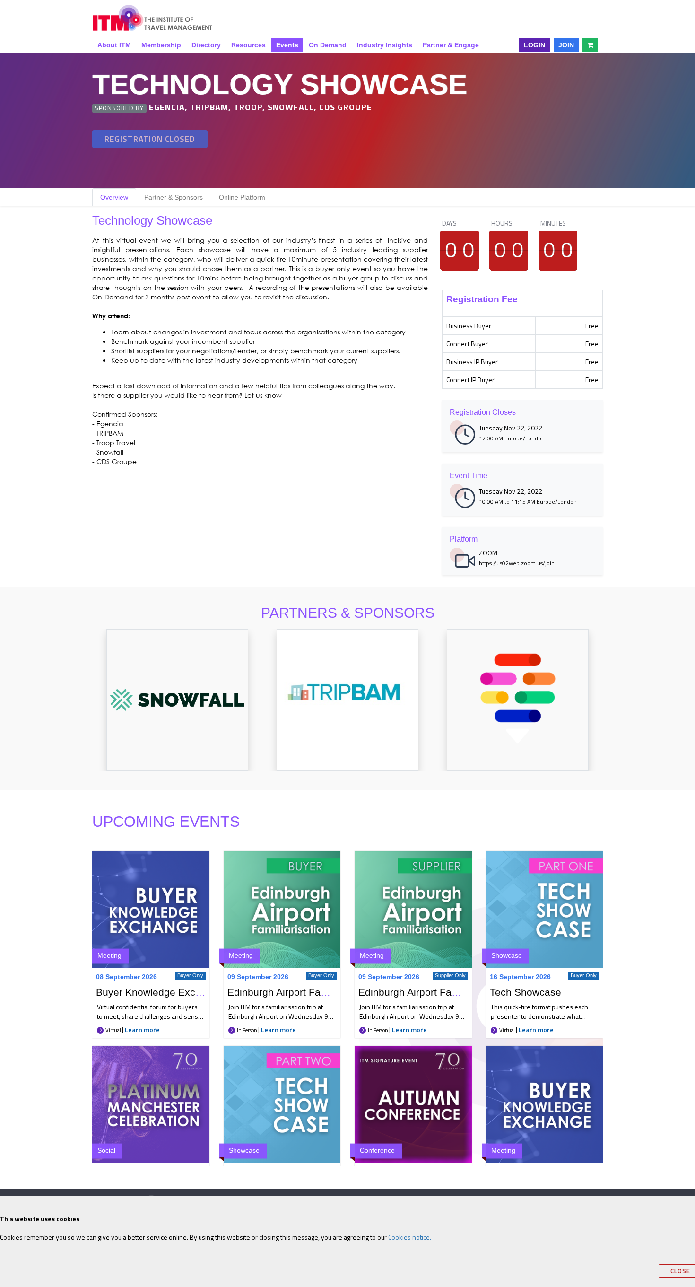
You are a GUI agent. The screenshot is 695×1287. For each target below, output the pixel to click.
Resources (248, 45)
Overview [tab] (114, 197)
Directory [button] (206, 45)
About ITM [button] (114, 45)
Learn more (142, 1029)
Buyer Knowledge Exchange (160, 992)
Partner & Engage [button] (451, 45)
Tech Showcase (525, 992)
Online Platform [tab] (242, 197)
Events (287, 45)
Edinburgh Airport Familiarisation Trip (311, 992)
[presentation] (81, 709)
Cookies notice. (409, 1237)
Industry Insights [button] (384, 45)
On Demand (328, 45)
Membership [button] (161, 45)
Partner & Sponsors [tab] (173, 197)
